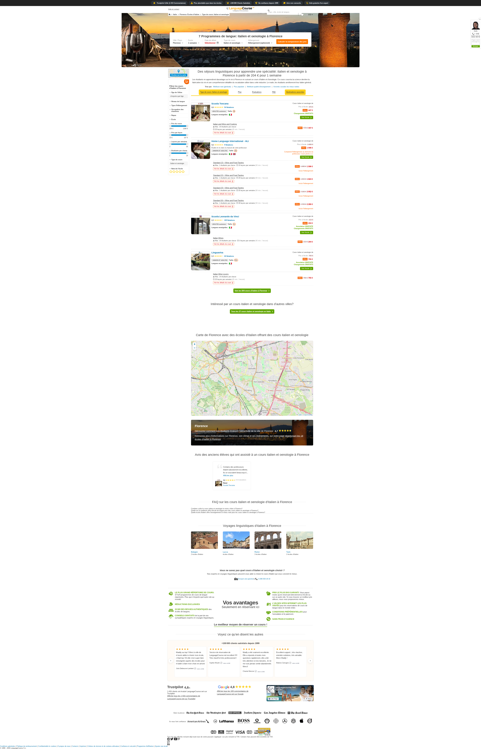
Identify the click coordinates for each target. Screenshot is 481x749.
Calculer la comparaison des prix (292, 42)
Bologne (194, 552)
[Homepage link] (169, 14)
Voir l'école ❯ (307, 117)
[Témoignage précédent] (170, 660)
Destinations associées (295, 92)
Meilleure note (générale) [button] (222, 87)
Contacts (75, 746)
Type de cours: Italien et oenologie (213, 92)
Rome (257, 552)
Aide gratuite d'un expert (318, 3)
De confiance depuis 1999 (268, 3)
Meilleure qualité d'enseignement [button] (259, 87)
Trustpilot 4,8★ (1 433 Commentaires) (171, 3)
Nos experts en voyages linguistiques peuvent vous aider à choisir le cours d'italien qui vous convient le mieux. (252, 574)
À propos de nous (64, 746)
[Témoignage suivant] (310, 660)
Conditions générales (7, 746)
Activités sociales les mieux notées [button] (286, 87)
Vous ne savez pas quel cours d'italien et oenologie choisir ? (252, 570)
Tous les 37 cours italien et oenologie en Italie (251, 311)
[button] (302, 15)
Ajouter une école (161, 746)
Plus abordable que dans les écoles (207, 3)
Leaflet (300, 415)
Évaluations (256, 92)
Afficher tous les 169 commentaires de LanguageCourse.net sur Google (232, 692)
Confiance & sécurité (128, 746)
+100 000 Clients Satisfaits (240, 3)
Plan (240, 92)
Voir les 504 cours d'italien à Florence (251, 291)
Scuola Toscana (229, 485)
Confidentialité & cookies (47, 746)
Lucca (225, 552)
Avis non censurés (293, 3)
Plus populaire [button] (239, 87)
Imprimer (83, 746)
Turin (288, 552)
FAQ (273, 92)
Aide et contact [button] (173, 9)
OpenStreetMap (308, 415)
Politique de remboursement (27, 746)
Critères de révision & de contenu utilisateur (103, 746)
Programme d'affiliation (145, 746)
